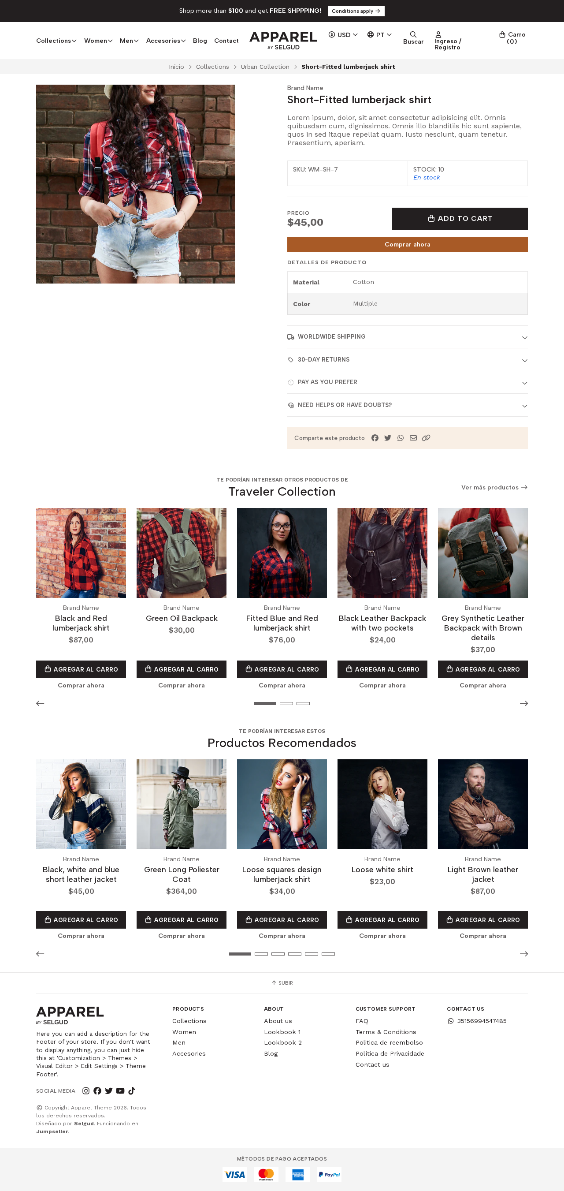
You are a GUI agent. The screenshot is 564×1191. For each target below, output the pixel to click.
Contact (226, 41)
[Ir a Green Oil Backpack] (181, 553)
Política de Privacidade (390, 1053)
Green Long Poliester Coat (181, 874)
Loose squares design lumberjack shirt (282, 874)
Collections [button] (53, 41)
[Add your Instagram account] (86, 1090)
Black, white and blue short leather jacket (81, 874)
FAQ (362, 1020)
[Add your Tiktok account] (132, 1090)
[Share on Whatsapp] (400, 438)
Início (176, 66)
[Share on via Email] (413, 438)
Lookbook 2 (283, 1042)
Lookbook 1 (282, 1031)
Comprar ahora (407, 244)
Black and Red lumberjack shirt (81, 622)
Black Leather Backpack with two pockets (382, 622)
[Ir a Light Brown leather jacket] (483, 804)
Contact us (373, 1064)
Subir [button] (285, 983)
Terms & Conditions (386, 1031)
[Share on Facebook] (375, 438)
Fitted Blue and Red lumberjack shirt (282, 622)
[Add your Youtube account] (120, 1090)
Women (184, 1031)
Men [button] (126, 41)
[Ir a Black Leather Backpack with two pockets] (382, 553)
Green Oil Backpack (182, 618)
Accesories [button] (163, 41)
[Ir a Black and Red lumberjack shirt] (81, 553)
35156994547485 (482, 1020)
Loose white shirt (382, 869)
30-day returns (323, 359)
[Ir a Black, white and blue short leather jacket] (81, 804)
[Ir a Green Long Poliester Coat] (181, 804)
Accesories (189, 1053)
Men (179, 1042)
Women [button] (95, 41)
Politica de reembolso (389, 1042)
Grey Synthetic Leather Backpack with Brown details (483, 627)
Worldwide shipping (331, 336)
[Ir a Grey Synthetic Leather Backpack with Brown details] (483, 553)
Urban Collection (265, 66)
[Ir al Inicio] (283, 40)
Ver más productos (490, 487)
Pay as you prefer (327, 382)
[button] (426, 438)
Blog (200, 41)
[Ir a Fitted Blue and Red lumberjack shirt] (282, 553)
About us (278, 1020)
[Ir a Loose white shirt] (382, 804)
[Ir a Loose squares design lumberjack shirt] (282, 804)
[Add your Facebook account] (97, 1090)
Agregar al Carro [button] (85, 669)
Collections (212, 66)
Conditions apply (353, 11)
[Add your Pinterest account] (143, 1090)
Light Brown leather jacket (483, 874)
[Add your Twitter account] (109, 1090)
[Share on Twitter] (387, 438)
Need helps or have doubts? (345, 405)
